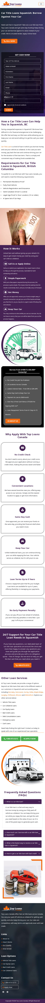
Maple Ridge (38, 692)
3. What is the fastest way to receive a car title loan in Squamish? (21, 844)
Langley (4, 695)
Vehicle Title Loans (9, 960)
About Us (13, 421)
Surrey (26, 692)
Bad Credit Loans (9, 967)
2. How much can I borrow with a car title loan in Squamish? (21, 833)
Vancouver (19, 692)
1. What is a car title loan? (14, 802)
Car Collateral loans (10, 971)
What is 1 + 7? (8, 97)
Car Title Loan (6, 147)
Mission (18, 695)
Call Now (10, 41)
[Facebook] (3, 992)
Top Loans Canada (22, 1001)
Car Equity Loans (9, 964)
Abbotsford (29, 695)
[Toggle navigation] (41, 4)
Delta (31, 692)
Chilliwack (11, 695)
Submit (8, 110)
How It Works (7, 942)
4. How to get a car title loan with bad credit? (21, 853)
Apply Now (30, 739)
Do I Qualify (7, 945)
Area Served (7, 949)
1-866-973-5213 (23, 665)
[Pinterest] (7, 992)
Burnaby (11, 692)
